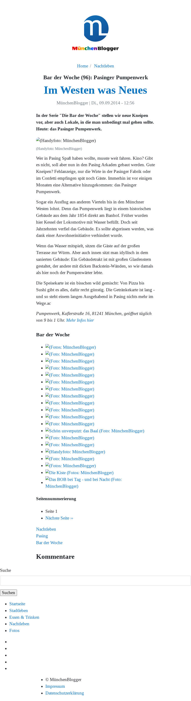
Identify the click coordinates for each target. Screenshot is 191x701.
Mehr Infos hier (80, 320)
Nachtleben (104, 65)
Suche (5, 570)
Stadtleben (18, 610)
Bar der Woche (49, 542)
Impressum (55, 686)
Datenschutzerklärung (64, 693)
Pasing (42, 535)
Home (82, 65)
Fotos (14, 630)
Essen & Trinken (24, 617)
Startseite (17, 603)
